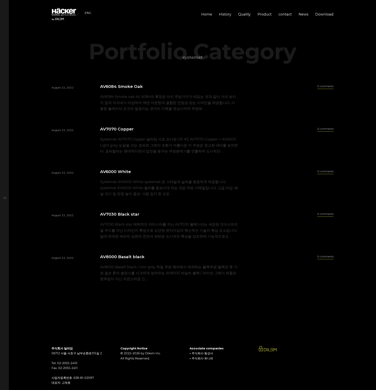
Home (206, 14)
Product (265, 14)
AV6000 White (115, 171)
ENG (88, 13)
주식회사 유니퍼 (202, 358)
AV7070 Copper (117, 129)
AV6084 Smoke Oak (121, 86)
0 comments (325, 86)
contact (285, 14)
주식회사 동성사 (202, 353)
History (225, 14)
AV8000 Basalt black (122, 256)
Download (324, 14)
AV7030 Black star (119, 214)
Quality (244, 14)
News (303, 14)
